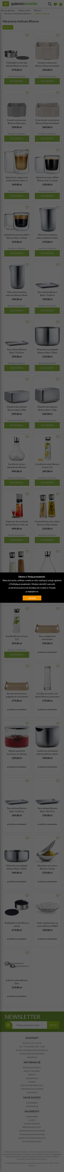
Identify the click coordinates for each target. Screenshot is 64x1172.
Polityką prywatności (20, 584)
